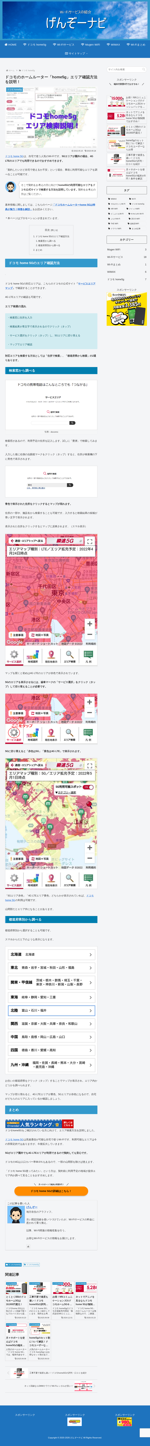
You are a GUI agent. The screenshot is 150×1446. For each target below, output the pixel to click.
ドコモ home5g (14, 1265)
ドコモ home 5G (14, 156)
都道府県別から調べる (49, 245)
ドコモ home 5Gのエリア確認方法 (52, 236)
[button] (143, 69)
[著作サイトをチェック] (28, 1246)
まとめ (39, 250)
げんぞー (32, 1207)
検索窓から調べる (47, 241)
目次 (47, 230)
